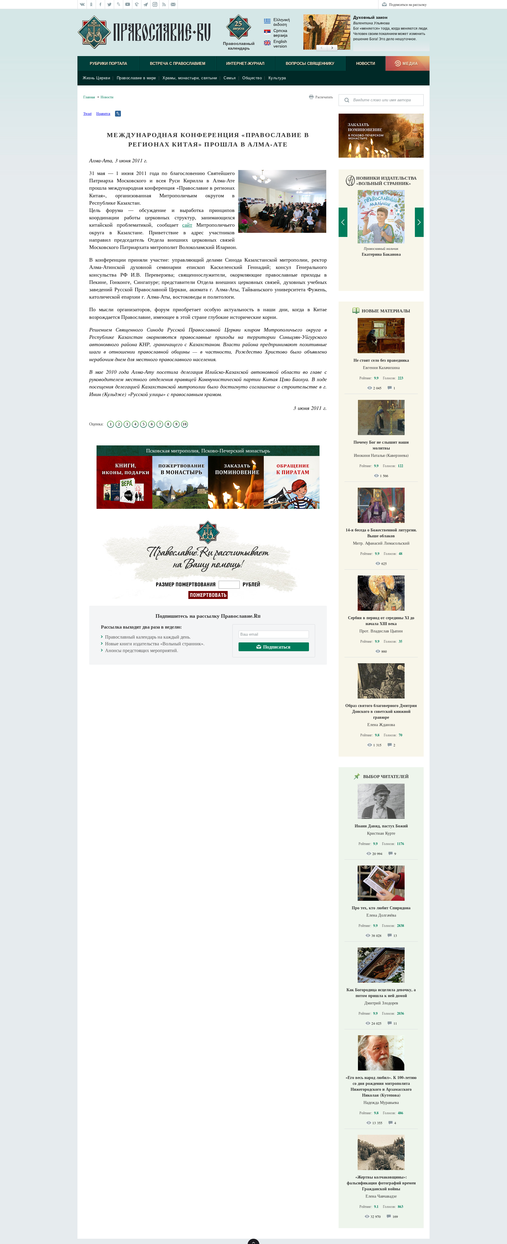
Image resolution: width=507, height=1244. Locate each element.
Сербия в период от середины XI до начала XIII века (381, 621)
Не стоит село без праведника (381, 360)
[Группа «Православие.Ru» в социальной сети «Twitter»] (109, 4)
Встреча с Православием (177, 63)
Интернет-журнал (245, 63)
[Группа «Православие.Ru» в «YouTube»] (127, 4)
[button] (321, 48)
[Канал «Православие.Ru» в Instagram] (155, 4)
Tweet (87, 113)
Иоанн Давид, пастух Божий (381, 826)
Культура (277, 78)
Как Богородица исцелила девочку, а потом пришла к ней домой (381, 993)
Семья (230, 78)
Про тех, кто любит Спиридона (381, 908)
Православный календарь (239, 45)
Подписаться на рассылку (408, 4)
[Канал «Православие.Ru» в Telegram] (146, 4)
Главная (89, 97)
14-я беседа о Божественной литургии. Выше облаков (381, 533)
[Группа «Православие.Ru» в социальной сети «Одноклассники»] (91, 4)
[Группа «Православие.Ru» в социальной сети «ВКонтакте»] (82, 4)
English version (280, 43)
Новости (365, 63)
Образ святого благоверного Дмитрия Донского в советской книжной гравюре (381, 711)
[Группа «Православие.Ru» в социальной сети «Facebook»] (100, 4)
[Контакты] (173, 4)
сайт (187, 224)
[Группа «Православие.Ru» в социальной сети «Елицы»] (136, 4)
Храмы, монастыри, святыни (190, 78)
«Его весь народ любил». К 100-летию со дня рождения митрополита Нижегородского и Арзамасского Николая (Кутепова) (381, 1086)
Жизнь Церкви (96, 78)
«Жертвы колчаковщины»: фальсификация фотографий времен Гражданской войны (381, 1183)
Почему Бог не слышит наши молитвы (381, 445)
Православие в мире (136, 78)
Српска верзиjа (280, 33)
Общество (252, 78)
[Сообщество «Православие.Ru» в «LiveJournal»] (118, 4)
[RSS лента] (164, 4)
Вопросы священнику (310, 63)
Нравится (103, 113)
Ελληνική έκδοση (281, 22)
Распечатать (324, 97)
